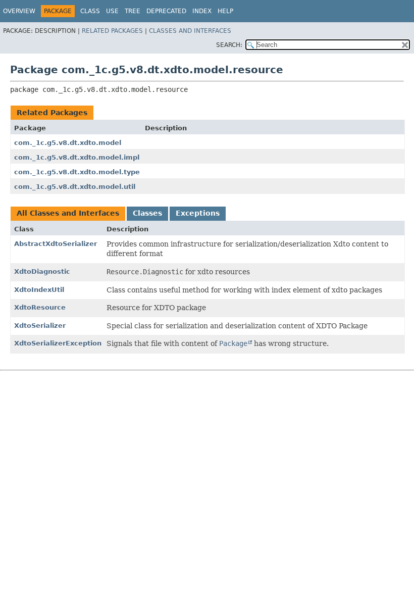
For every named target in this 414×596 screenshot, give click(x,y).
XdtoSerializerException (57, 343)
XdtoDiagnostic (42, 271)
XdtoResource (40, 307)
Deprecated (166, 11)
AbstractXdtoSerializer (55, 243)
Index (202, 11)
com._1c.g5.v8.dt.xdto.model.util (74, 186)
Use (112, 11)
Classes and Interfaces (190, 30)
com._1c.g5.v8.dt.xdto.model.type (77, 172)
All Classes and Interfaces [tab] (68, 213)
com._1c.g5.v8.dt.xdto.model (67, 142)
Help (225, 11)
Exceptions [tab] (198, 213)
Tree (132, 11)
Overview (19, 11)
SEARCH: (229, 44)
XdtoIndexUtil (39, 289)
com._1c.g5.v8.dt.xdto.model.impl (76, 157)
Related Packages (112, 30)
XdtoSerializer (40, 325)
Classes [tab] (147, 213)
